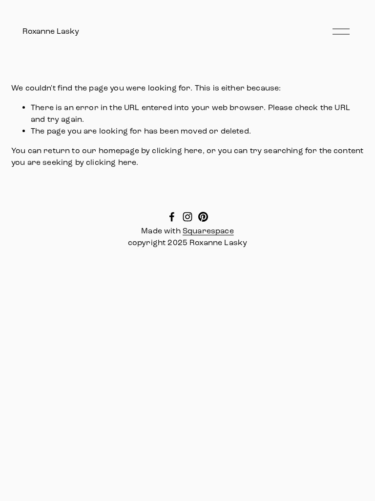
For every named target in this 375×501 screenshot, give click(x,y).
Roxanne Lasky (50, 31)
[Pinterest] (203, 217)
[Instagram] (187, 217)
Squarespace (208, 230)
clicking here (177, 150)
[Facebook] (172, 217)
